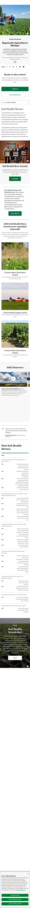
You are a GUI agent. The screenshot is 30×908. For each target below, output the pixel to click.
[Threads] (16, 67)
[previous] (1, 379)
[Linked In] (13, 67)
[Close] (28, 873)
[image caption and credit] (27, 160)
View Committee (15, 213)
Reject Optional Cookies (15, 899)
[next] (28, 379)
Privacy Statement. (20, 890)
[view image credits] (27, 33)
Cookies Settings (15, 895)
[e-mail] (23, 67)
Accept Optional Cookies (15, 903)
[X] (10, 67)
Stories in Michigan (15, 39)
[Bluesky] (20, 67)
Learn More (15, 178)
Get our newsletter (15, 94)
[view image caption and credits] (27, 665)
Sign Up (15, 657)
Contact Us (15, 89)
